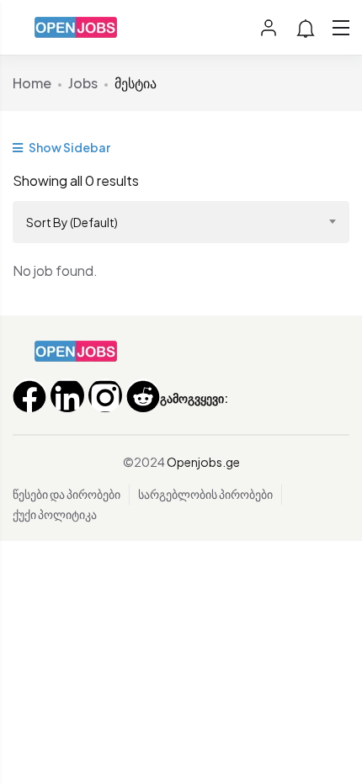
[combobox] (181, 222)
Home (32, 83)
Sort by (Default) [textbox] (72, 222)
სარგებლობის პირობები (205, 494)
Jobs (83, 83)
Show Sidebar (68, 147)
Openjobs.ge (203, 461)
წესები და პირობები (66, 494)
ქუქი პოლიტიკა (55, 514)
